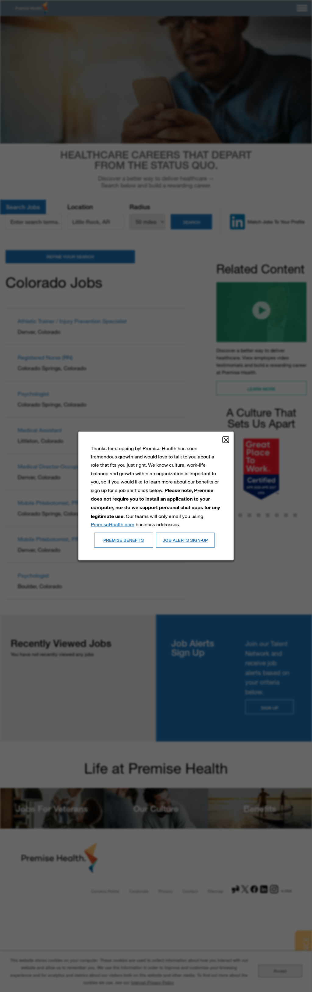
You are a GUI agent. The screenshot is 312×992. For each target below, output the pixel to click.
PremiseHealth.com (112, 524)
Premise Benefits (123, 539)
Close (226, 440)
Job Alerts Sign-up (185, 539)
